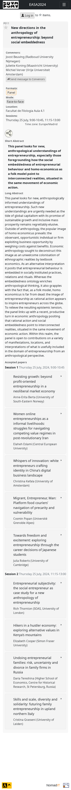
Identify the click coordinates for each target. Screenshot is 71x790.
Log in (28, 15)
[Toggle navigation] (64, 4)
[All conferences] (66, 785)
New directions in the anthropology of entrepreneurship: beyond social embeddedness (32, 35)
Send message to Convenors (27, 79)
